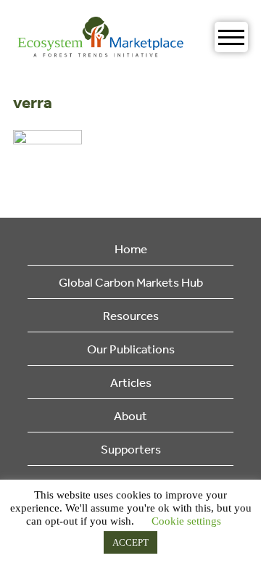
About (130, 415)
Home (131, 248)
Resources (131, 315)
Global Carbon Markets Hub (131, 282)
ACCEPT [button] (130, 542)
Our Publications (131, 348)
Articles (131, 382)
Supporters (131, 448)
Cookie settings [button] (186, 521)
